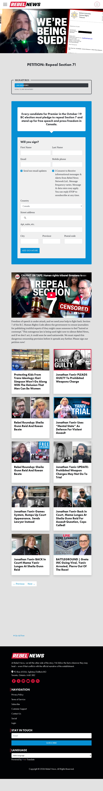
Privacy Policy (17, 694)
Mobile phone (59, 159)
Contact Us (16, 713)
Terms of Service (18, 699)
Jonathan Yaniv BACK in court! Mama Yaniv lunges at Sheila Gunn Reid (30, 565)
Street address (27, 212)
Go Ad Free (19, 635)
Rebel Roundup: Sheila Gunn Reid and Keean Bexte (29, 426)
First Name (26, 147)
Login (13, 723)
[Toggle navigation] (5, 4)
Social (14, 718)
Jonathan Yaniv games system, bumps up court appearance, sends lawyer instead (30, 517)
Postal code (70, 235)
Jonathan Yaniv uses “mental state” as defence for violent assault (69, 428)
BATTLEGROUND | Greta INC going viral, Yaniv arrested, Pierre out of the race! (72, 565)
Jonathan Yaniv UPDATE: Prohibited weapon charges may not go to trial (72, 472)
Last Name (57, 147)
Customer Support (19, 708)
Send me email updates (35, 170)
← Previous (18, 583)
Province (46, 235)
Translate (31, 759)
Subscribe (15, 704)
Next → (31, 583)
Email (23, 159)
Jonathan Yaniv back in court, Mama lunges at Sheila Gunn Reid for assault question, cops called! (71, 518)
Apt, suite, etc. (27, 224)
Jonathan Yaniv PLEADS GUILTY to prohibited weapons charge (71, 378)
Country (24, 200)
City (22, 235)
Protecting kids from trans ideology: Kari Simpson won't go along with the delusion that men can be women (30, 381)
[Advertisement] (51, 616)
